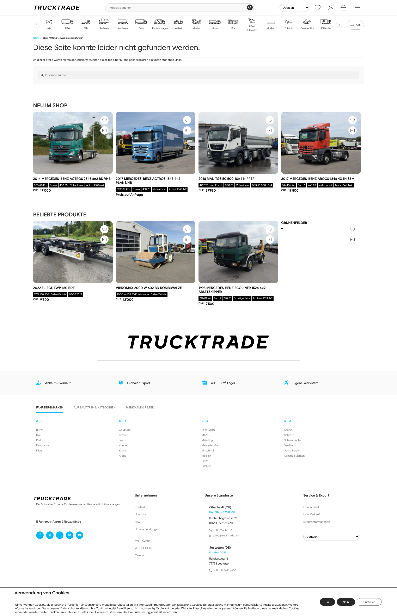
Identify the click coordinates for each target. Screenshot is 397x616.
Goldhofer (125, 430)
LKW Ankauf (311, 507)
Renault (206, 466)
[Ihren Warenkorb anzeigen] (344, 7)
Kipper (215, 28)
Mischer (196, 28)
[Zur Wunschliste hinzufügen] (104, 120)
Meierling (207, 440)
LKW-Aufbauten (251, 28)
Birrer (39, 430)
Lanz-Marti (208, 430)
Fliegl (39, 450)
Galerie (139, 555)
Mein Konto (142, 540)
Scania (288, 430)
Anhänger (122, 28)
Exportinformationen (316, 522)
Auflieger (104, 28)
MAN (205, 435)
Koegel (123, 445)
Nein (346, 602)
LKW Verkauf (311, 514)
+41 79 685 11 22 (223, 530)
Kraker (123, 450)
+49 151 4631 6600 (225, 570)
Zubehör (288, 28)
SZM (85, 28)
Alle (49, 28)
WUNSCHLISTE (144, 548)
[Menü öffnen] (357, 7)
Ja (327, 602)
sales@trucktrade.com (226, 535)
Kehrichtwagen (160, 28)
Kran (233, 28)
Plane (141, 28)
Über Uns (141, 514)
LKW (67, 28)
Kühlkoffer (325, 28)
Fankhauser (43, 445)
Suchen (250, 7)
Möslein (206, 455)
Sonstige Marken (294, 455)
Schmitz (289, 435)
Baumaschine (307, 28)
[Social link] (40, 535)
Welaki (178, 28)
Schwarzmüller (293, 440)
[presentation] (37, 25)
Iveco (122, 440)
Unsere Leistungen (147, 529)
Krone (122, 455)
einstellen (369, 602)
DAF (38, 435)
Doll (38, 440)
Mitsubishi (208, 450)
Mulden (270, 28)
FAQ (137, 522)
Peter (205, 461)
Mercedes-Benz (211, 445)
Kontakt (140, 507)
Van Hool (289, 445)
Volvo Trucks (292, 450)
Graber (123, 435)
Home (36, 37)
